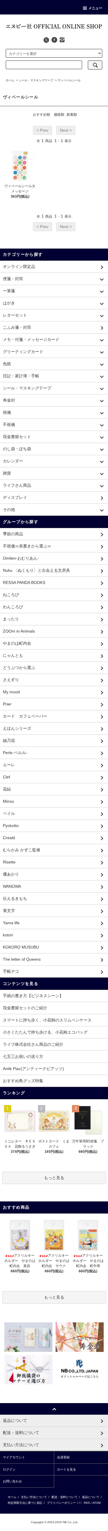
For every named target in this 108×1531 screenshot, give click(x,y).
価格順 (59, 115)
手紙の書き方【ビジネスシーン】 (33, 995)
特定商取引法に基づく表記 (25, 1502)
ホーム (10, 80)
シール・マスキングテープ (36, 80)
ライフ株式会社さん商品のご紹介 (33, 1044)
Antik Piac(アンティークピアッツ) (33, 1068)
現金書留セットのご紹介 (25, 1008)
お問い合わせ (12, 1481)
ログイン (9, 1469)
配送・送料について (64, 1497)
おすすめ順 (41, 115)
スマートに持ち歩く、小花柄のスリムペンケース (47, 1020)
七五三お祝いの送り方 (23, 1056)
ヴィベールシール (69, 80)
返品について (90, 1497)
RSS (87, 1502)
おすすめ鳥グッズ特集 (23, 1080)
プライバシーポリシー (61, 1502)
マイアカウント (14, 1457)
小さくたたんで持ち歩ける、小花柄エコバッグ (45, 1032)
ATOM (96, 1502)
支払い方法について (34, 1497)
